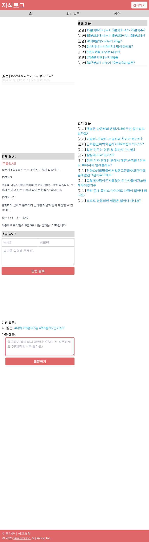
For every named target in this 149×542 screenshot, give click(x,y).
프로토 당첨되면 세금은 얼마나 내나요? (114, 200)
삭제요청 (24, 533)
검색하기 (139, 5)
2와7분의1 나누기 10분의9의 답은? (111, 63)
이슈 (117, 13)
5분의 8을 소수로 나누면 (103, 52)
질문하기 (40, 361)
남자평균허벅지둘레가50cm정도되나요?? (115, 144)
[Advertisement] (38, 46)
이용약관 (8, 533)
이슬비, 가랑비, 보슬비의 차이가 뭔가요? (114, 139)
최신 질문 (73, 13)
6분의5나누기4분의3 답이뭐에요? (110, 46)
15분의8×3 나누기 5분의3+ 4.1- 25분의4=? (116, 30)
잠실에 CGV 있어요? (100, 155)
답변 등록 (38, 271)
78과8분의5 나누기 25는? (104, 41)
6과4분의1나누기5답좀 (102, 57)
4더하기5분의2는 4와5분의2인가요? (39, 328)
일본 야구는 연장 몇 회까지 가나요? (111, 149)
